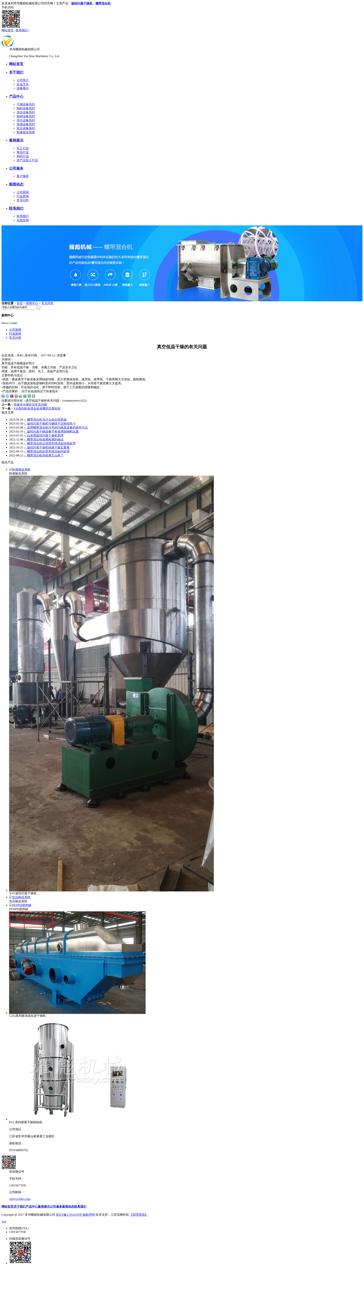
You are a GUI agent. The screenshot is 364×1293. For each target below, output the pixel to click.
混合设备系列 (26, 112)
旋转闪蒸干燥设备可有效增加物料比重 (51, 431)
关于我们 (16, 72)
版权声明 (89, 1214)
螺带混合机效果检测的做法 (44, 439)
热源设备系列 (26, 124)
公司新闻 (23, 192)
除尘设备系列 (26, 128)
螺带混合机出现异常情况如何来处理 (50, 443)
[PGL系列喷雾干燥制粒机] (77, 1119)
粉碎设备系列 (26, 116)
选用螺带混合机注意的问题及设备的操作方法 (56, 427)
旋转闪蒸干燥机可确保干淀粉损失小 (50, 423)
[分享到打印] (33, 396)
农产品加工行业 (27, 160)
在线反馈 (23, 220)
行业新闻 (23, 196)
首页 (20, 303)
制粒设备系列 (26, 108)
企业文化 (23, 84)
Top (4, 1221)
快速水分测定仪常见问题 (30, 404)
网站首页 (8, 30)
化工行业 (23, 148)
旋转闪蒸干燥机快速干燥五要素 (47, 447)
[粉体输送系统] (19, 469)
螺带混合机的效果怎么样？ (44, 455)
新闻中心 (32, 303)
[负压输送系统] (19, 897)
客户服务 (23, 176)
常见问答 (23, 200)
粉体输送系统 (26, 132)
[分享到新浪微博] (20, 396)
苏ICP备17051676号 (69, 1214)
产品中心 (16, 96)
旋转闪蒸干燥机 (82, 3)
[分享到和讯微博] (11, 396)
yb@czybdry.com (19, 1199)
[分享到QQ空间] (16, 396)
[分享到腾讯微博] (25, 396)
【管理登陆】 (139, 1214)
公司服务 (16, 168)
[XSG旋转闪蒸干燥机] (111, 890)
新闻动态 (16, 184)
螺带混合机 (103, 3)
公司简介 (23, 80)
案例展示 (16, 140)
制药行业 (23, 156)
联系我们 (22, 30)
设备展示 (23, 88)
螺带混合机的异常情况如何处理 (47, 451)
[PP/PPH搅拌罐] (20, 905)
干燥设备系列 (26, 104)
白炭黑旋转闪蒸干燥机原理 (44, 435)
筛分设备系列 (26, 120)
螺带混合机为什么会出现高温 (45, 419)
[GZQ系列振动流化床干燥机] (77, 1012)
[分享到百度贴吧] (7, 396)
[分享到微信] (29, 396)
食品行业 (23, 152)
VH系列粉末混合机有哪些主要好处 (37, 408)
